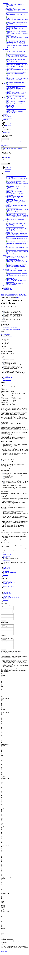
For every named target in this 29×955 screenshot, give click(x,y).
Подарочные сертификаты (9, 572)
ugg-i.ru (5, 557)
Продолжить (4, 951)
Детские (5, 83)
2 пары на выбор (7, 380)
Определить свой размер (6, 336)
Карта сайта (6, 598)
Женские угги (6, 567)
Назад (17, 297)
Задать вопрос (6, 560)
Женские (5, 3)
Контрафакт (6, 583)
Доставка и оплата (7, 118)
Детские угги (6, 569)
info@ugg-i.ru (6, 556)
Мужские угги (6, 568)
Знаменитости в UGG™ (9, 586)
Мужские (5, 49)
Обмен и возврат (7, 378)
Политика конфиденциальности (11, 597)
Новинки (5, 114)
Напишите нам (7, 593)
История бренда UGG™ (9, 582)
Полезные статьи (7, 581)
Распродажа (6, 115)
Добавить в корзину (5, 334)
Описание (5, 376)
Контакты (5, 119)
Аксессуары (6, 97)
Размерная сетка (7, 585)
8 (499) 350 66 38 (7, 132)
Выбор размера (7, 116)
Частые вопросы (7, 592)
